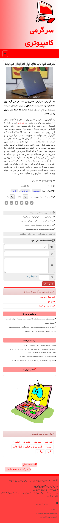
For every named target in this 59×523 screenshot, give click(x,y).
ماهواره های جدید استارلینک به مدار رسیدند (39, 225)
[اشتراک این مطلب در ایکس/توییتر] (31, 202)
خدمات (27, 441)
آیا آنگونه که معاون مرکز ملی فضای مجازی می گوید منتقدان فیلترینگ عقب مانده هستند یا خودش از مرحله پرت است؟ (31, 351)
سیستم (36, 191)
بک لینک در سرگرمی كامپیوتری (46, 513)
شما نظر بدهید (50, 323)
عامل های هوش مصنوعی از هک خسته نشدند (40, 229)
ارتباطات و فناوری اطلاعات (27, 446)
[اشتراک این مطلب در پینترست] (26, 202)
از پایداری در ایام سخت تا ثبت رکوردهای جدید (39, 331)
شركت (21, 123)
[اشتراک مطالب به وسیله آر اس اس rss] (6, 202)
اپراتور (40, 451)
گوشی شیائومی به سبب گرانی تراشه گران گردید (38, 216)
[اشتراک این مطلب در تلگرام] (21, 202)
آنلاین (49, 451)
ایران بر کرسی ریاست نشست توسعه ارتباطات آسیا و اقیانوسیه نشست (32, 327)
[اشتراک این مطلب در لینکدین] (11, 202)
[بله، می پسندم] (25, 196)
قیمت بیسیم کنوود (47, 305)
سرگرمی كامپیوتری (39, 36)
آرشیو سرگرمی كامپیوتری (48, 517)
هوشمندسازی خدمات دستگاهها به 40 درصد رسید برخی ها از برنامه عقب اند (30, 319)
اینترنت (38, 441)
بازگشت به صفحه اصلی (17, 469)
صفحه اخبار (28, 464)
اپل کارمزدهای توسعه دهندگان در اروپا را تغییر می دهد (36, 220)
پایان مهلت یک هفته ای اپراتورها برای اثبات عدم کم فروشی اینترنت (33, 360)
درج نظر (47, 284)
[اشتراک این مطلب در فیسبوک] (16, 202)
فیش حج (51, 301)
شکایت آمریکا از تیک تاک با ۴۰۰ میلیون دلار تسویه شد (37, 356)
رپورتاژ (48, 446)
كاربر (14, 191)
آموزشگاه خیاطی (47, 297)
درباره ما (54, 509)
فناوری (16, 441)
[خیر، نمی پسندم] (12, 196)
